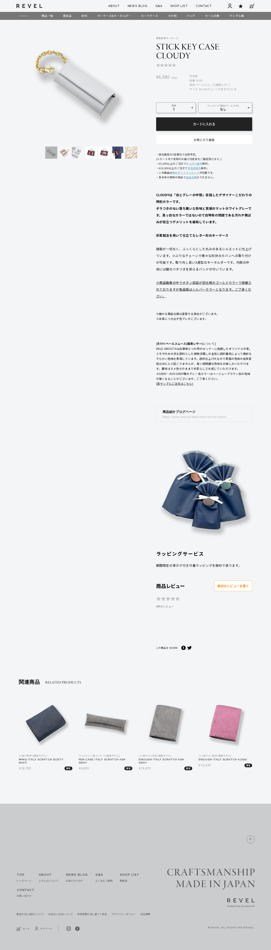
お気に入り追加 (204, 140)
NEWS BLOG (138, 6)
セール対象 (212, 16)
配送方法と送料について (30, 914)
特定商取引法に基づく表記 (92, 914)
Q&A (159, 6)
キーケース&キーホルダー (114, 16)
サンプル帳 (237, 16)
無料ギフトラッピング (185, 173)
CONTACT (204, 6)
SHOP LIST (179, 6)
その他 (172, 16)
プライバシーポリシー (123, 914)
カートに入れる (204, 124)
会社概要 (145, 914)
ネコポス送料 (194, 163)
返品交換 (191, 177)
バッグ (190, 16)
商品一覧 (47, 16)
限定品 (67, 16)
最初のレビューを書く (233, 585)
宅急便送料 (194, 168)
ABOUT (114, 6)
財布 (84, 16)
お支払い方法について (60, 914)
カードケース (149, 16)
